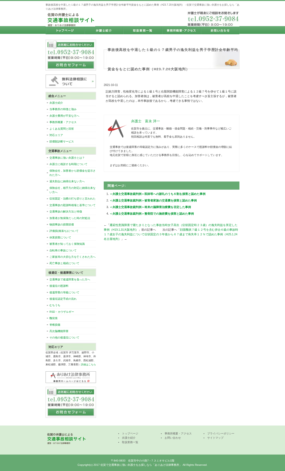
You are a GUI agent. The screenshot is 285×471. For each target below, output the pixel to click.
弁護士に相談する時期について (68, 164)
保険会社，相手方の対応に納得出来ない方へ (72, 190)
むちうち (54, 305)
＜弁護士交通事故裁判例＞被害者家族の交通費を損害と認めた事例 (153, 200)
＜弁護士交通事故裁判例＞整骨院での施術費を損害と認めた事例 (152, 213)
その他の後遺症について (64, 337)
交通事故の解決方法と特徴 (65, 211)
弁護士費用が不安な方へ (64, 115)
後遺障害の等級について (64, 292)
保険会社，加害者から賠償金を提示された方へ (72, 172)
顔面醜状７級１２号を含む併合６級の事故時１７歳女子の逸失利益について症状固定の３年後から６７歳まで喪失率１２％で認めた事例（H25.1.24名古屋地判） (171, 234)
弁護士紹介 (103, 30)
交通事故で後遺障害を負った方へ (69, 279)
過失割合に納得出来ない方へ (67, 181)
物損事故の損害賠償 (61, 224)
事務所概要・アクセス (181, 30)
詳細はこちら (88, 364)
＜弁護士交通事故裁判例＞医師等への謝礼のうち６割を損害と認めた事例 (158, 193)
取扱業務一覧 (142, 30)
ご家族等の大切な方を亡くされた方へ (72, 256)
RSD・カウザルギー (61, 311)
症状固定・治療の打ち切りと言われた (72, 198)
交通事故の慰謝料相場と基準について (72, 205)
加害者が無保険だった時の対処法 (69, 218)
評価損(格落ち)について (64, 230)
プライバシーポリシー (220, 433)
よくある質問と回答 (61, 128)
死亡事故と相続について (64, 263)
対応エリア (56, 135)
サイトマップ (215, 437)
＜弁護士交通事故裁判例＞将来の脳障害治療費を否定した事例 (150, 207)
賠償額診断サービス (61, 141)
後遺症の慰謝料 (58, 285)
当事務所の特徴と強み (63, 109)
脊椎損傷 (54, 324)
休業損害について (60, 237)
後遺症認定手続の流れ (63, 298)
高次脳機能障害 (58, 331)
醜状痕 (53, 318)
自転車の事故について (63, 250)
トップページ (65, 30)
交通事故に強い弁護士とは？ (67, 157)
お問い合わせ (220, 30)
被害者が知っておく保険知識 (67, 243)
